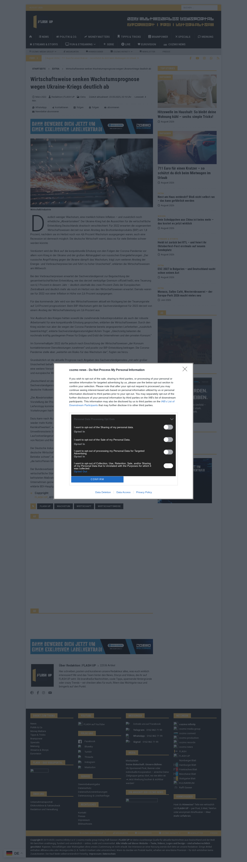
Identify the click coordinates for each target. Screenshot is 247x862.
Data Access (123, 492)
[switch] (168, 427)
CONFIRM (97, 479)
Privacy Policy (144, 492)
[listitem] (123, 419)
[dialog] (123, 431)
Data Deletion (103, 492)
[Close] (186, 370)
